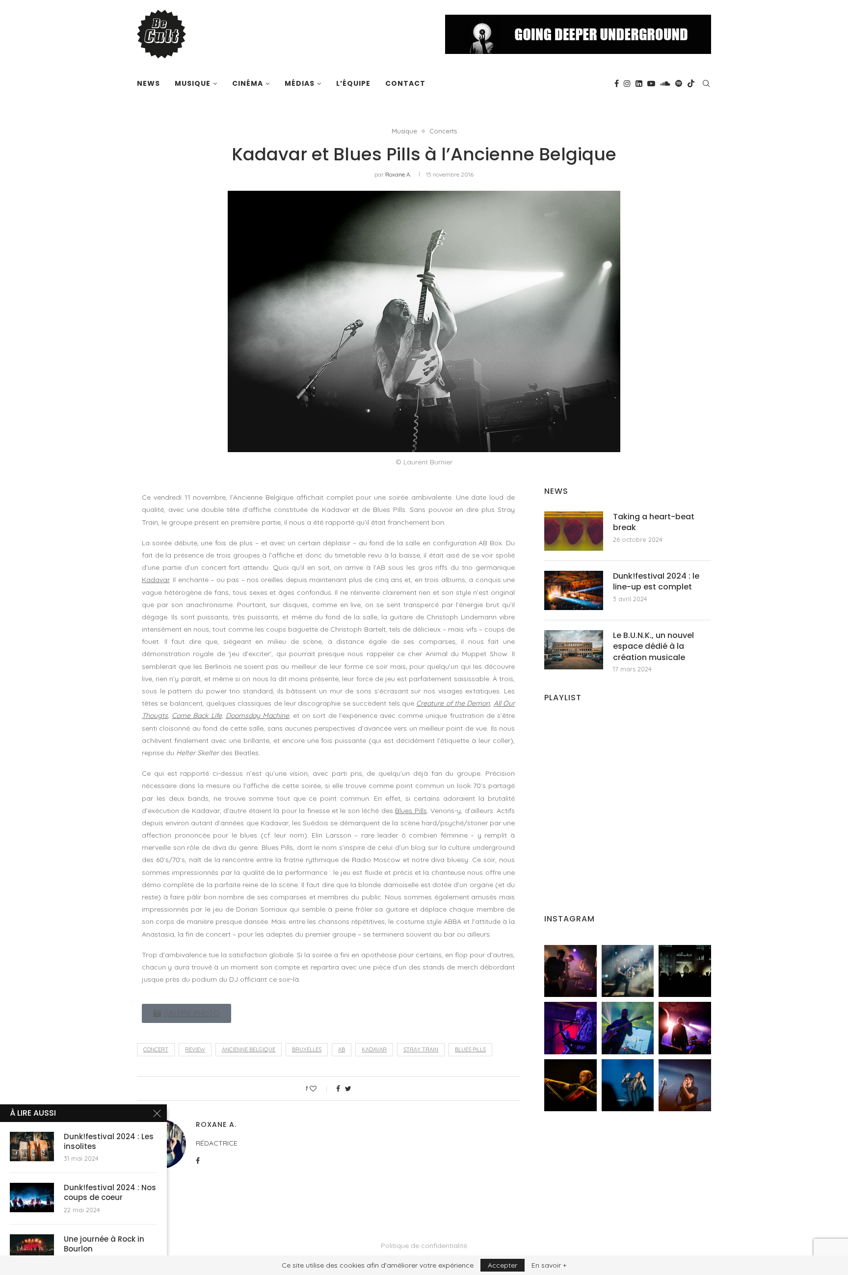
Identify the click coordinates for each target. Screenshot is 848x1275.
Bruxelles (306, 1049)
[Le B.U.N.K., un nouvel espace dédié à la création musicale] (573, 649)
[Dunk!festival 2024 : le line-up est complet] (573, 590)
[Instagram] (627, 83)
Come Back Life (196, 715)
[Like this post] (320, 1088)
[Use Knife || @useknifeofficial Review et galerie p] (685, 971)
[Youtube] (651, 83)
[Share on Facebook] (338, 1088)
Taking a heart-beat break (653, 522)
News (148, 83)
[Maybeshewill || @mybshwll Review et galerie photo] (570, 971)
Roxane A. (398, 174)
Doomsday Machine (257, 715)
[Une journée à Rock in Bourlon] (32, 1249)
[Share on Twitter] (348, 1088)
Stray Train (420, 1049)
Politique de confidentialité (424, 1245)
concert (155, 1049)
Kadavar (155, 579)
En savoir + (548, 1265)
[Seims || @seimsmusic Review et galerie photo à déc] (628, 1028)
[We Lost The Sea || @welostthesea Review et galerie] (628, 971)
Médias (300, 83)
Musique (193, 83)
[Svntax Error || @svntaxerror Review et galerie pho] (570, 1028)
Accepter (502, 1265)
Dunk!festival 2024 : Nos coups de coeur (110, 1192)
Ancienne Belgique (248, 1049)
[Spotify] (678, 83)
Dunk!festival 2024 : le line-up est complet (656, 581)
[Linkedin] (639, 83)
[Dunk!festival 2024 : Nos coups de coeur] (32, 1197)
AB (341, 1049)
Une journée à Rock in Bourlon (104, 1244)
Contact (405, 83)
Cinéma (247, 83)
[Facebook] (616, 83)
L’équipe (353, 83)
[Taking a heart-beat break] (573, 531)
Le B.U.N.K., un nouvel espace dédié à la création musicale (653, 646)
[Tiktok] (691, 83)
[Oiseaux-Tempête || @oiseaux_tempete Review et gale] (685, 1028)
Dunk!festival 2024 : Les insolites (109, 1141)
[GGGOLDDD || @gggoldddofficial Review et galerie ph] (628, 1085)
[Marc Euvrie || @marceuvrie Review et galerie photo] (570, 1085)
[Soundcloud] (665, 83)
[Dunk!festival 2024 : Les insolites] (32, 1146)
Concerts (443, 131)
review (195, 1049)
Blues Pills (410, 810)
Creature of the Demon (453, 703)
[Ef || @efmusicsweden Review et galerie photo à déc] (685, 1085)
